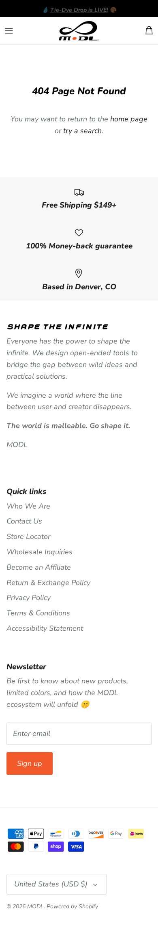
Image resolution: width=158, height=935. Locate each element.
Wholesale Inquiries (39, 552)
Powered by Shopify (72, 906)
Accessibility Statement (44, 628)
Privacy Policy (28, 597)
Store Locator (28, 536)
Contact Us (24, 521)
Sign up (29, 763)
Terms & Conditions (38, 613)
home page (128, 119)
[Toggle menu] (9, 31)
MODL (35, 906)
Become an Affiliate (38, 567)
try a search (82, 131)
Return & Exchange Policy (48, 582)
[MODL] (79, 31)
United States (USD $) (51, 884)
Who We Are (28, 506)
